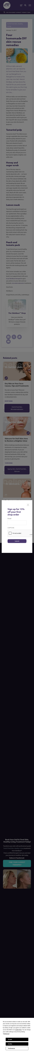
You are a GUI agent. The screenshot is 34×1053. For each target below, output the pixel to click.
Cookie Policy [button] (18, 1029)
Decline (10, 1044)
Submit (17, 541)
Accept (10, 1039)
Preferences (11, 1048)
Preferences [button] (6, 1033)
